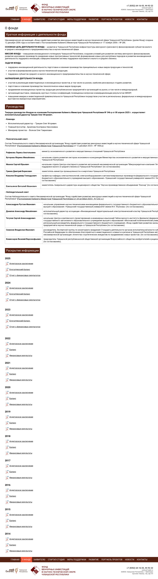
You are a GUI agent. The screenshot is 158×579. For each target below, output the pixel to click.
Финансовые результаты (20, 355)
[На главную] (41, 4)
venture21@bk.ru (147, 8)
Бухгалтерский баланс (19, 269)
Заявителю (39, 19)
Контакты (142, 19)
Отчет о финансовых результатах (24, 275)
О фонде (26, 19)
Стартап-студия (56, 19)
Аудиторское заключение (21, 263)
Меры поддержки (76, 19)
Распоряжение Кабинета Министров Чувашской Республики (45, 146)
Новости (129, 19)
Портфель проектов (111, 19)
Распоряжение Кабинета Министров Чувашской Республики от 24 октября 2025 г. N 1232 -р (60, 199)
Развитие (94, 19)
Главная (15, 19)
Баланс (12, 349)
